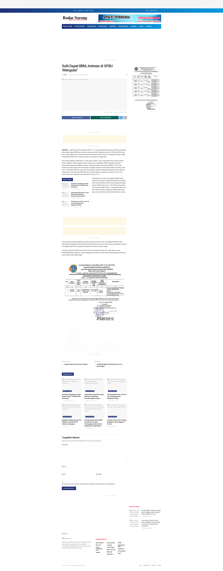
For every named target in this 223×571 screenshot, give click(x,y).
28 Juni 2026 (111, 426)
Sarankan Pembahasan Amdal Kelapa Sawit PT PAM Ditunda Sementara (79, 185)
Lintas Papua (102, 26)
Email (64, 474)
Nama (64, 466)
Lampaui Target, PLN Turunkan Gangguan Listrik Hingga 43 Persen (117, 422)
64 (82, 189)
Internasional (123, 26)
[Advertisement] (111, 4)
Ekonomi (133, 26)
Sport (141, 26)
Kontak (91, 10)
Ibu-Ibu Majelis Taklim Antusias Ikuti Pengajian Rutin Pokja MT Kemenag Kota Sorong (151, 512)
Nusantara (110, 554)
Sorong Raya (91, 26)
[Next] (77, 212)
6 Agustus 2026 (76, 198)
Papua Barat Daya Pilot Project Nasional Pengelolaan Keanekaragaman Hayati (80, 194)
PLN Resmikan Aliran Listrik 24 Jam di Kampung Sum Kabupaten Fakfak (80, 203)
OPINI (119, 542)
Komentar (65, 444)
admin (65, 74)
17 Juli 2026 (88, 428)
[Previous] (74, 212)
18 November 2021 (74, 74)
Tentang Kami (80, 10)
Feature (148, 26)
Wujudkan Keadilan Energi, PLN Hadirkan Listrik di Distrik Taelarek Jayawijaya (71, 422)
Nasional (113, 26)
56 (82, 198)
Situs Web (98, 474)
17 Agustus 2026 (76, 189)
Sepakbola (121, 548)
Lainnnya (109, 545)
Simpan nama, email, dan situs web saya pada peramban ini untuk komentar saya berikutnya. (88, 484)
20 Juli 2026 (66, 426)
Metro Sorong (79, 26)
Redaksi (87, 10)
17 (116, 426)
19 (93, 428)
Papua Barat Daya (121, 545)
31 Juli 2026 (75, 207)
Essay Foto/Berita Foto (99, 549)
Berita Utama (67, 26)
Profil (75, 10)
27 (80, 207)
